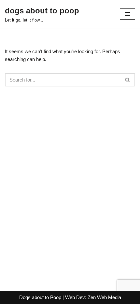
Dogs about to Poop (40, 297)
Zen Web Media (104, 297)
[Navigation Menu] (127, 14)
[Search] (127, 79)
